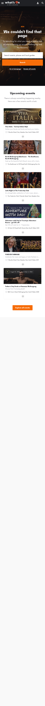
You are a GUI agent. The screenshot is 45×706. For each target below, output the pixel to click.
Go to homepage (15, 69)
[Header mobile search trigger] (42, 3)
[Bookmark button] (23, 136)
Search (22, 62)
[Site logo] (12, 3)
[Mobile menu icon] (2, 3)
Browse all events (30, 69)
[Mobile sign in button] (37, 3)
